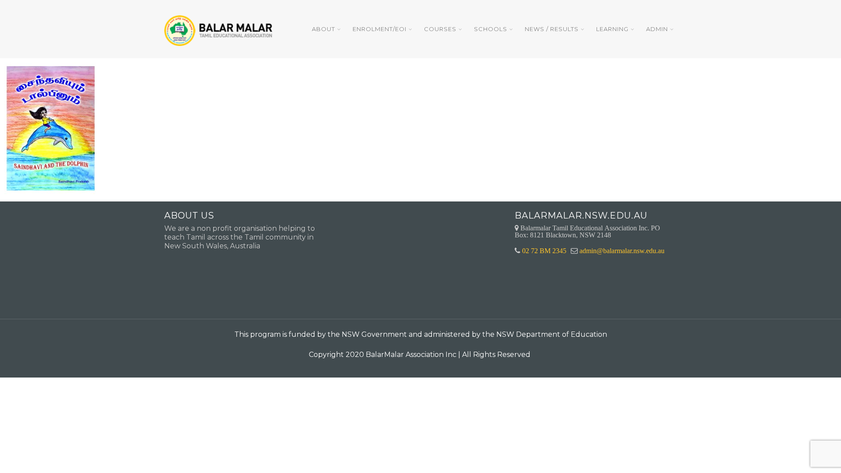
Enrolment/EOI (379, 28)
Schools (490, 28)
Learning (612, 28)
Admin (657, 28)
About (323, 28)
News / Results (552, 28)
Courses (440, 28)
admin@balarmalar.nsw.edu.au (622, 250)
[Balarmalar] (220, 25)
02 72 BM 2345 (544, 250)
